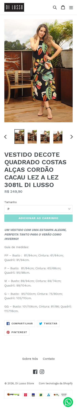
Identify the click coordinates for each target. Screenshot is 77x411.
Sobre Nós (30, 359)
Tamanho (10, 202)
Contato (49, 359)
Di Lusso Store (24, 383)
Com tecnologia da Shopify (56, 383)
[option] (19, 136)
